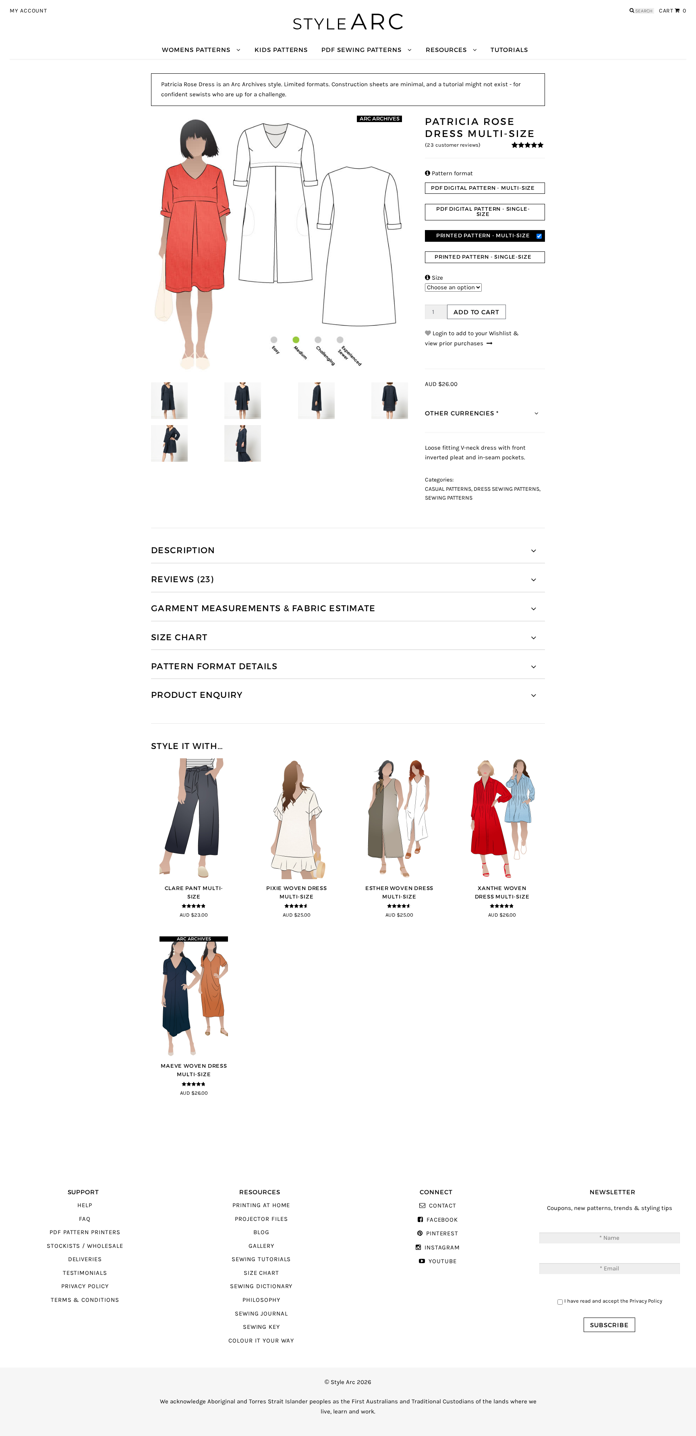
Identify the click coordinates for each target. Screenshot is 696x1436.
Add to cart (476, 312)
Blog (261, 1232)
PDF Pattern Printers (85, 1232)
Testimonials (85, 1273)
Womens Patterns (196, 50)
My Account (28, 11)
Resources (446, 50)
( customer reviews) (453, 145)
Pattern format (449, 173)
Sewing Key (261, 1327)
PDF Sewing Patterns (361, 50)
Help (84, 1205)
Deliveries (85, 1259)
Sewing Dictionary (261, 1286)
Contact (442, 1205)
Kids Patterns (281, 50)
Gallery (262, 1246)
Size (434, 277)
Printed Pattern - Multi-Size (483, 235)
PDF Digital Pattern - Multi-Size (483, 188)
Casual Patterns (448, 489)
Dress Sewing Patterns (506, 489)
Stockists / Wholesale (85, 1246)
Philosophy (261, 1300)
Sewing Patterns (448, 498)
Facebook (442, 1219)
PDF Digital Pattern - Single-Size (483, 211)
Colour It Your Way (261, 1340)
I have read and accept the (613, 1301)
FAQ (85, 1219)
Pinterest (442, 1233)
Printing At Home (261, 1205)
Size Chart (261, 1273)
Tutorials (509, 50)
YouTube (442, 1261)
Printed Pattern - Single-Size (483, 257)
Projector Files (261, 1219)
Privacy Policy (85, 1286)
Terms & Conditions (85, 1300)
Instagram (442, 1247)
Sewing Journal (261, 1313)
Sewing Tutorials (261, 1259)
